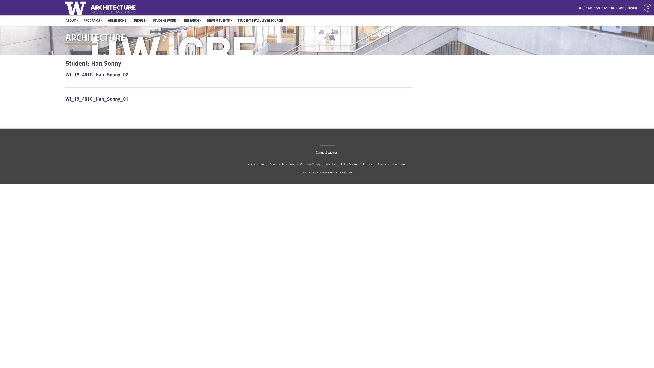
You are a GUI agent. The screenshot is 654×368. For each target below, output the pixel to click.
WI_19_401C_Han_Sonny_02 (96, 74)
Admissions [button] (117, 20)
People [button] (139, 20)
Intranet (632, 7)
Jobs (292, 164)
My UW (331, 164)
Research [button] (191, 20)
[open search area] (647, 8)
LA (605, 7)
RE (612, 7)
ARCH (589, 7)
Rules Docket (349, 164)
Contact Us (277, 164)
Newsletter (399, 164)
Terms (382, 164)
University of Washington (76, 7)
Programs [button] (92, 20)
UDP (620, 7)
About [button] (71, 20)
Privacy (368, 164)
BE (580, 7)
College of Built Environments (333, 140)
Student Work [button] (164, 20)
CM (598, 7)
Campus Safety (310, 164)
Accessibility (256, 164)
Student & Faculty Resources (261, 20)
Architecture (112, 5)
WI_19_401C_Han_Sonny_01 (96, 99)
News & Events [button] (218, 20)
